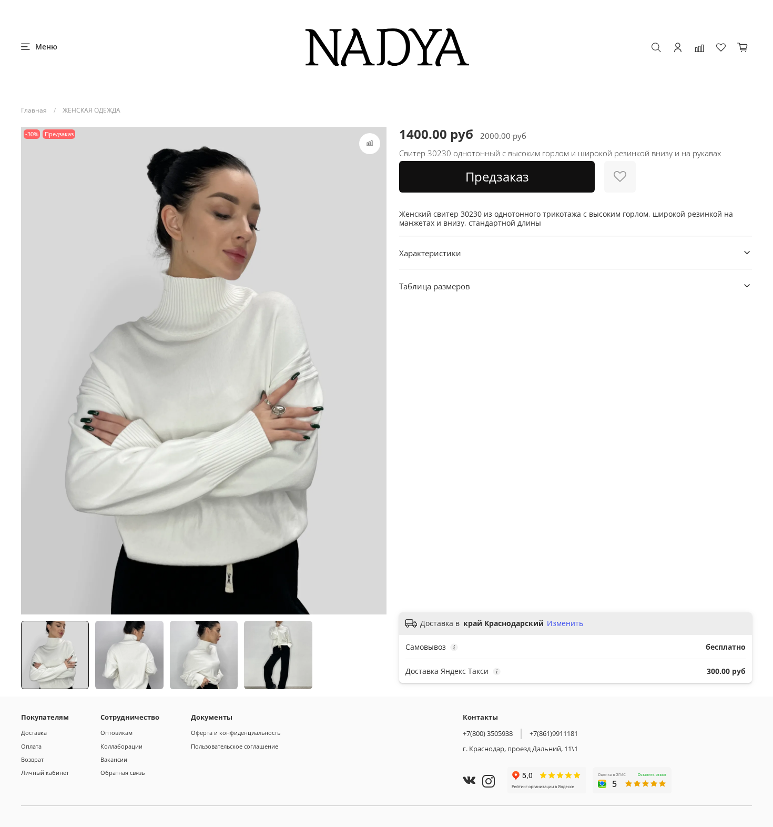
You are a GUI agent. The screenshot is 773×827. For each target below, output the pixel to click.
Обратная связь (122, 772)
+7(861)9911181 (554, 733)
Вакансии (113, 759)
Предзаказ (497, 176)
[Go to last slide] (33, 370)
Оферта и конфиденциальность (235, 733)
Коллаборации (121, 746)
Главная (34, 110)
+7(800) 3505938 (488, 733)
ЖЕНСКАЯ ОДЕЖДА (91, 110)
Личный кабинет (45, 772)
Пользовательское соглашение (234, 746)
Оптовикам (116, 733)
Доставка (34, 733)
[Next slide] (373, 370)
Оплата (31, 746)
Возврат (32, 759)
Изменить (565, 623)
